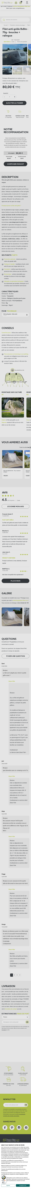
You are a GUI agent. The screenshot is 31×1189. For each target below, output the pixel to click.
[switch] (3, 1182)
